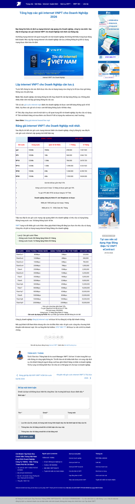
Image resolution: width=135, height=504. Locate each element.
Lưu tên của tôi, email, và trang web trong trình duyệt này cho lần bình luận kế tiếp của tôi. (54, 423)
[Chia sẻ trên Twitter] (50, 337)
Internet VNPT (53, 345)
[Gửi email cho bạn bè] (54, 337)
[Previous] (101, 250)
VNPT (18, 226)
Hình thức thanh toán (101, 467)
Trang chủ (29, 4)
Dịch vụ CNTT (65, 4)
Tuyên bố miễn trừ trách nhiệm (54, 471)
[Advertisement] (108, 132)
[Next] (116, 250)
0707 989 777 (61, 327)
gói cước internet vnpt (32, 105)
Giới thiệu (38, 4)
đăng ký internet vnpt (40, 319)
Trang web (72, 413)
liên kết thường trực (70, 345)
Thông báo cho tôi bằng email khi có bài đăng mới (39, 432)
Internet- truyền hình (50, 4)
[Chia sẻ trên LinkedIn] (61, 337)
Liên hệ (85, 4)
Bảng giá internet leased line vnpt (37, 120)
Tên (20, 413)
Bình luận (22, 395)
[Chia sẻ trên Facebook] (46, 337)
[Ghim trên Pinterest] (58, 337)
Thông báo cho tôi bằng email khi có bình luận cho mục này (42, 427)
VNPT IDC (76, 4)
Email (45, 413)
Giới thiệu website (101, 458)
